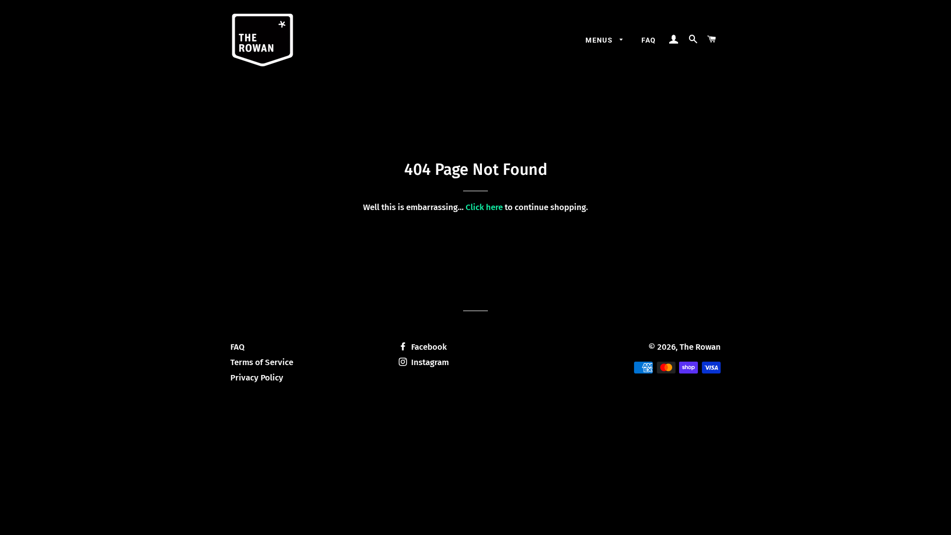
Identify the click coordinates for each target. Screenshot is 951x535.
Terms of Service (261, 362)
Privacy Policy (256, 378)
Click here (484, 207)
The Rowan (700, 347)
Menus (600, 40)
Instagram (429, 362)
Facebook (428, 347)
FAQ (648, 40)
